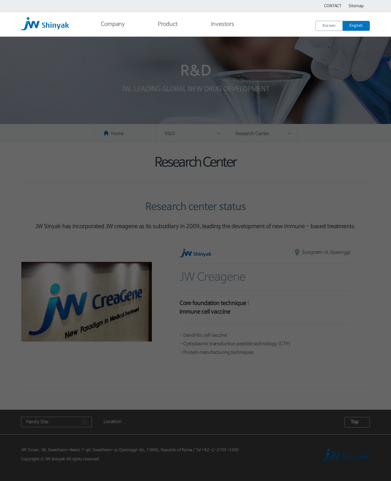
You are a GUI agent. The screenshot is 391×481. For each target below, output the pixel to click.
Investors (222, 24)
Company (113, 24)
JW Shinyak (53, 24)
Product (167, 24)
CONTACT (333, 6)
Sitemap (356, 6)
